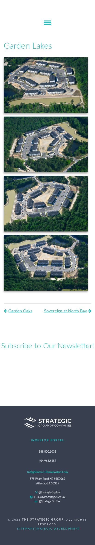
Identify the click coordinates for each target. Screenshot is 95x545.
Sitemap (25, 528)
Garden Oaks (20, 311)
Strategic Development (56, 528)
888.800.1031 (47, 451)
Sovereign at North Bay (65, 311)
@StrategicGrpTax (49, 492)
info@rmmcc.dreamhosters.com (47, 472)
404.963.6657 (47, 461)
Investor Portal (47, 440)
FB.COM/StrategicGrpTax (49, 497)
